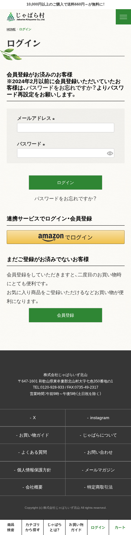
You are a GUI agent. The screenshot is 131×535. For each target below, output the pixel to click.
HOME (11, 29)
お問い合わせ (98, 452)
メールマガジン (98, 469)
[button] (66, 237)
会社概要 (33, 487)
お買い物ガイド (32, 435)
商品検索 (10, 527)
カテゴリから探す (32, 527)
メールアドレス (37, 118)
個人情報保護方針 (32, 469)
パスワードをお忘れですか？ (61, 88)
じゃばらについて (98, 435)
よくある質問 (32, 452)
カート (120, 527)
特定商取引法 (98, 487)
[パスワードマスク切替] (109, 153)
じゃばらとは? (54, 527)
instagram (98, 417)
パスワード (32, 143)
